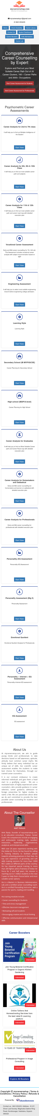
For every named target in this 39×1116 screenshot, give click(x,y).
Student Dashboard (25, 32)
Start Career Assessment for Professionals (19, 90)
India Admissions (26, 37)
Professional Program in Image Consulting (19, 1060)
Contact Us (11, 32)
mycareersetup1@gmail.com (20, 18)
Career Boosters (12, 37)
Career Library (31, 28)
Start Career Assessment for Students (20, 83)
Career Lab (19, 41)
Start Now (19, 147)
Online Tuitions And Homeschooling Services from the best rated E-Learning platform (19, 1014)
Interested (30, 959)
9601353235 (20, 22)
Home (5, 28)
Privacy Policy (20, 1093)
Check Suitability (16, 28)
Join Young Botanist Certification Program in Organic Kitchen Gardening (19, 969)
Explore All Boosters (19, 1078)
